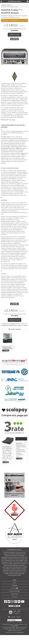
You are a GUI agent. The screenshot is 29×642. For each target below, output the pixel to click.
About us (14, 596)
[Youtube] (22, 602)
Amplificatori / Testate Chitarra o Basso (9, 6)
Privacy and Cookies (14, 591)
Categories (14, 585)
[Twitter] (9, 602)
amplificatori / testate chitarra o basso (11, 325)
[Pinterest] (15, 602)
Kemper (25, 325)
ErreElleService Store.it (14, 1)
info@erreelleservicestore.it (14, 630)
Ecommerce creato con (14, 632)
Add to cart (14, 34)
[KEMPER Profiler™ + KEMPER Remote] (14, 62)
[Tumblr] (19, 602)
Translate (19, 622)
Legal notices (14, 594)
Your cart (13, 588)
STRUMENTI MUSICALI (6, 5)
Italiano (19, 617)
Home (14, 582)
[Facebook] (5, 602)
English (13, 617)
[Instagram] (12, 602)
